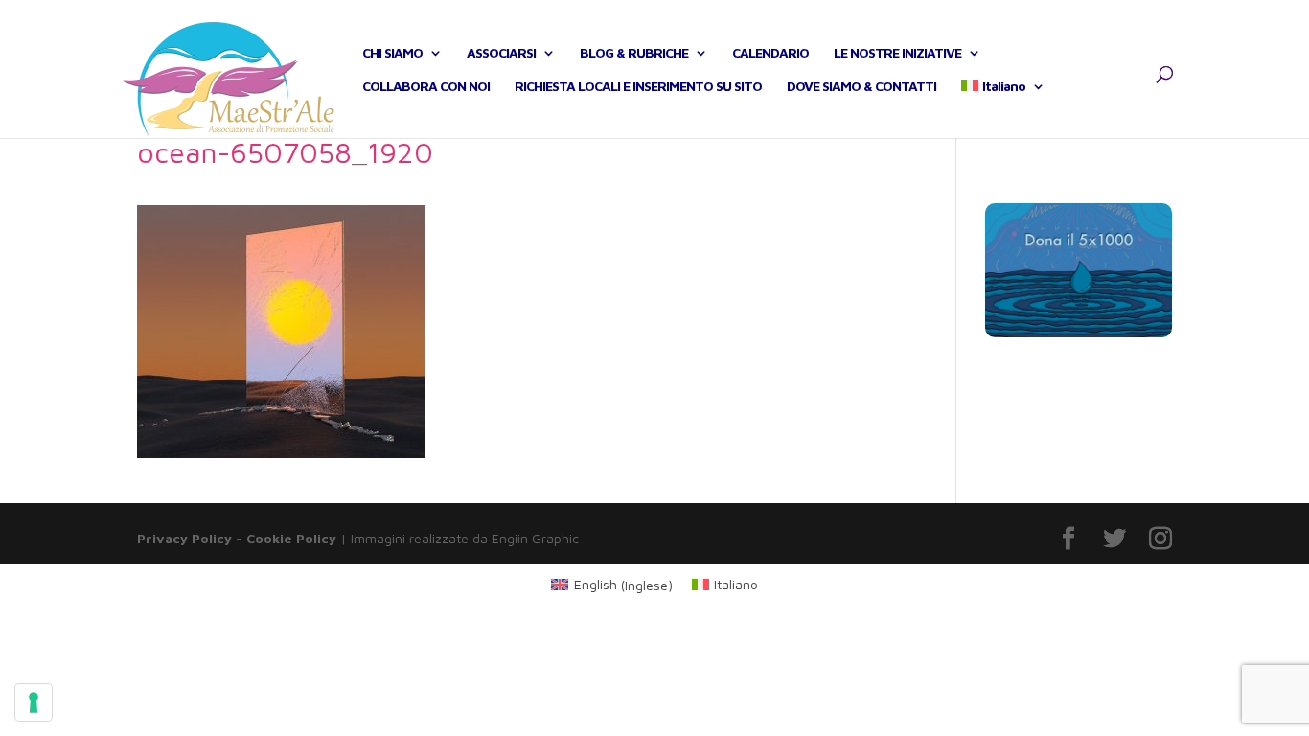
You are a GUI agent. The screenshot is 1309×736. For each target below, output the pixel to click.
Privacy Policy (184, 538)
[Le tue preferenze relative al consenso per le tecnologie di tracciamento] (33, 702)
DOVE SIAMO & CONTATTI (861, 87)
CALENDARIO (770, 53)
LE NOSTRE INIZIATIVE (897, 53)
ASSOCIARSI (501, 53)
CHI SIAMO (392, 53)
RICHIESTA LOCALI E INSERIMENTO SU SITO (638, 87)
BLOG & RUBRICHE (634, 53)
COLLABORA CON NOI (426, 87)
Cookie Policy (291, 538)
